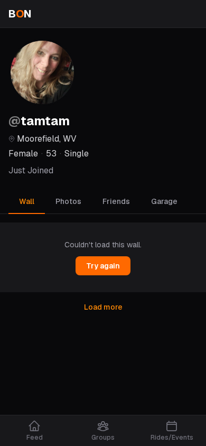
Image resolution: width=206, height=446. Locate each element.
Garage (164, 201)
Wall (26, 201)
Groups (103, 437)
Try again (103, 266)
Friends (116, 201)
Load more (103, 307)
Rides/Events (172, 437)
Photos (68, 201)
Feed (34, 437)
